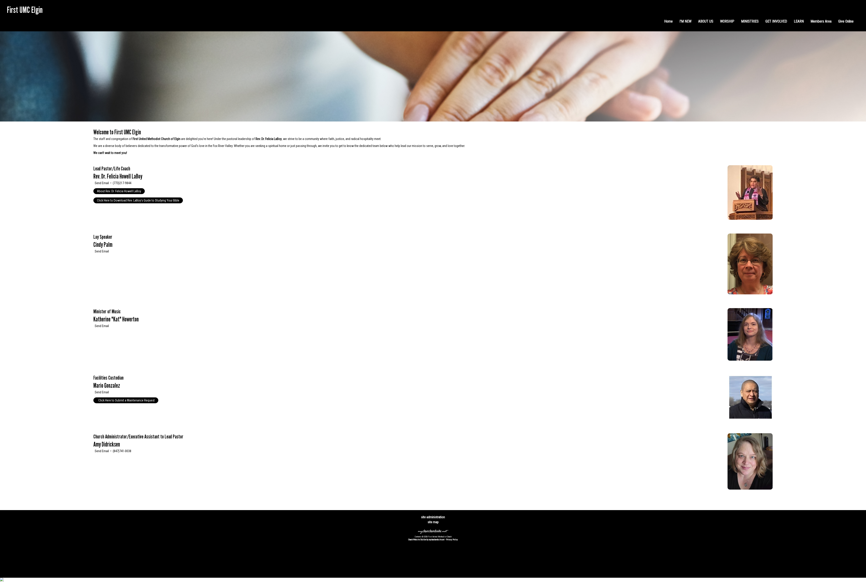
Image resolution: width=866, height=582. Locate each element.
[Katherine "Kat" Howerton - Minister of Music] (750, 359)
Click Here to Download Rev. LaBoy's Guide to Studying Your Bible (138, 200)
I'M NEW (685, 21)
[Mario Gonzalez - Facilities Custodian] (750, 418)
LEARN (799, 21)
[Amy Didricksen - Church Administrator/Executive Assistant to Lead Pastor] (750, 488)
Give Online (846, 21)
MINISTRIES (750, 21)
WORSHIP (727, 21)
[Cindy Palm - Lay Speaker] (750, 293)
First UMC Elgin (25, 10)
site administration (433, 517)
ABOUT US (705, 21)
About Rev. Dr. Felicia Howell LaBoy (119, 191)
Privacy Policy (452, 539)
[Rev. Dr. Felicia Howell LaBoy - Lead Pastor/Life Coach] (750, 218)
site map (433, 522)
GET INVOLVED (776, 21)
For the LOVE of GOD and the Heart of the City (39, 18)
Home (668, 21)
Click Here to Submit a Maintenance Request (126, 400)
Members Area (821, 21)
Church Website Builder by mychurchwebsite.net (426, 539)
